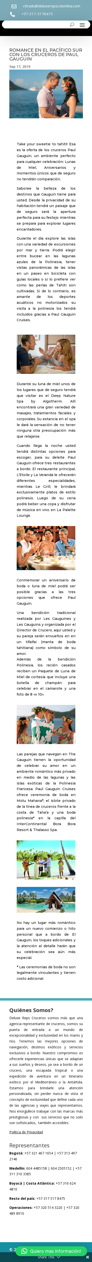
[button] (51, 1251)
